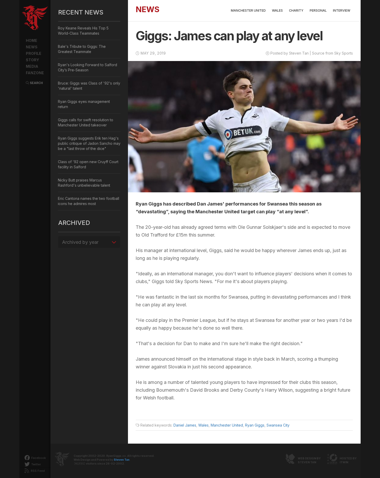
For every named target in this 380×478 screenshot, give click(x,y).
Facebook (38, 458)
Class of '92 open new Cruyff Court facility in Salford (88, 164)
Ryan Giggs (254, 425)
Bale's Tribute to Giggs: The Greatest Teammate (82, 49)
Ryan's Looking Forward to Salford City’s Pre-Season (87, 67)
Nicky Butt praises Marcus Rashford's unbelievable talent (84, 182)
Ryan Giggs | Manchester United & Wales (35, 18)
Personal (318, 10)
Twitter (36, 464)
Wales (277, 10)
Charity (296, 10)
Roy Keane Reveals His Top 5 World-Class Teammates (83, 30)
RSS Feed (37, 471)
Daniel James (184, 425)
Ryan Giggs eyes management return (84, 104)
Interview (341, 10)
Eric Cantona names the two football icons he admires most (88, 201)
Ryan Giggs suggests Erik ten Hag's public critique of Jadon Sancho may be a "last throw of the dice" (89, 143)
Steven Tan (122, 459)
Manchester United (248, 10)
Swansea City (278, 425)
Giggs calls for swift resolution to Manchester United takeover (85, 122)
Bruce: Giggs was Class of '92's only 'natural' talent (89, 85)
